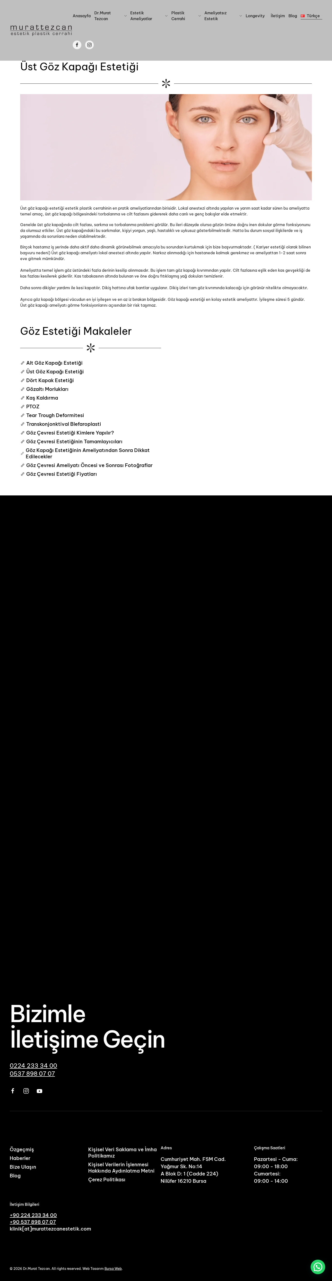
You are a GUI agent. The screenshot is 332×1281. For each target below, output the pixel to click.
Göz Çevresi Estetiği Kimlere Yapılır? (70, 433)
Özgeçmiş (22, 1149)
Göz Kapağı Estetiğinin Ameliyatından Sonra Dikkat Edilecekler (88, 453)
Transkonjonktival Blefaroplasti (63, 424)
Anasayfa (82, 15)
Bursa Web (113, 1268)
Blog (292, 15)
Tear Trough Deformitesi (55, 415)
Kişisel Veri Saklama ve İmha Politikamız (122, 1152)
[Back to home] (41, 30)
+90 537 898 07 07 (33, 1222)
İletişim (278, 15)
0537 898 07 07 (32, 1073)
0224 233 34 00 (33, 1065)
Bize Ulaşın (23, 1167)
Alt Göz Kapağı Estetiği (54, 363)
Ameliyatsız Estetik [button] (215, 15)
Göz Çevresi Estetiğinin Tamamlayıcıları (74, 441)
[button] (311, 16)
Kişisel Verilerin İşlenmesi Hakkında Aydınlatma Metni (121, 1167)
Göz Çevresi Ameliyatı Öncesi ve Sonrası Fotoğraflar (89, 465)
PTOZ (32, 406)
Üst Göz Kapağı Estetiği (55, 372)
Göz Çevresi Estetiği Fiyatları (61, 474)
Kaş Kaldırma (42, 398)
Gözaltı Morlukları (47, 389)
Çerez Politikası (106, 1179)
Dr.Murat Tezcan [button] (102, 15)
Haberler (20, 1158)
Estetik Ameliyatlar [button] (141, 15)
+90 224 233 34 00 (33, 1215)
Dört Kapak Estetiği (50, 380)
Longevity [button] (255, 15)
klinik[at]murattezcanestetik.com (50, 1229)
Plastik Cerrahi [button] (178, 15)
